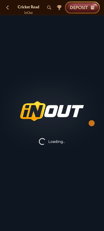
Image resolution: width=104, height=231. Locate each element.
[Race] (59, 7)
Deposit (79, 7)
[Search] (49, 7)
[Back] (7, 7)
